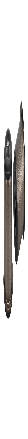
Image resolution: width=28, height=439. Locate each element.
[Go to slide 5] (3, 122)
